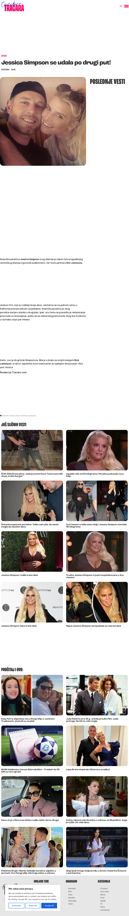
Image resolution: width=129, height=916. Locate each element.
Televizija (72, 901)
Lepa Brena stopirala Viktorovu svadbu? (88, 770)
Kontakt (72, 889)
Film (70, 892)
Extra (102, 895)
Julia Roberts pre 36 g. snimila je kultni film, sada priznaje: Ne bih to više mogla (92, 720)
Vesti (70, 904)
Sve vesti (104, 892)
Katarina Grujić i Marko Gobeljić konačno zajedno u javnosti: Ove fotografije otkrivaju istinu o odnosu (28, 872)
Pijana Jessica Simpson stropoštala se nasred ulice (93, 626)
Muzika (71, 898)
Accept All (49, 905)
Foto (70, 895)
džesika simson (8, 416)
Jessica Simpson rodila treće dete (19, 575)
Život (102, 907)
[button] (121, 6)
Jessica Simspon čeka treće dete (19, 626)
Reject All (33, 905)
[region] (32, 898)
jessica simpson (21, 416)
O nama (103, 889)
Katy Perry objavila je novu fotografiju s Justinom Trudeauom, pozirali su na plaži (28, 720)
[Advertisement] (64, 34)
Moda (102, 901)
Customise (16, 905)
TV (101, 904)
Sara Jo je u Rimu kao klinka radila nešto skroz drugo (30, 820)
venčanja (32, 416)
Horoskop (105, 910)
